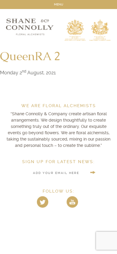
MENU (58, 4)
